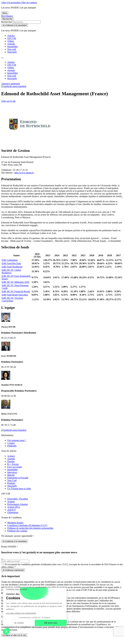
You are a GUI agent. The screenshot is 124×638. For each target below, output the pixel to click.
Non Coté (12, 480)
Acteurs (11, 456)
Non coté (11, 49)
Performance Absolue (17, 504)
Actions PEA (13, 507)
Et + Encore (13, 464)
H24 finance (7, 16)
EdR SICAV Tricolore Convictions (12, 299)
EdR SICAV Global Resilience (11, 271)
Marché (11, 475)
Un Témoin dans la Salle (19, 488)
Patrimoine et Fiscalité (17, 477)
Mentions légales (15, 522)
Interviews (12, 472)
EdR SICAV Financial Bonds (16, 291)
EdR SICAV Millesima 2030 (15, 282)
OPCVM (11, 38)
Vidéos (10, 41)
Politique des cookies (17, 530)
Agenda (11, 44)
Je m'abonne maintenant (13, 570)
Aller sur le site (8, 101)
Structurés (12, 52)
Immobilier (12, 46)
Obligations (12, 512)
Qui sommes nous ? (16, 440)
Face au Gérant (14, 467)
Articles (11, 35)
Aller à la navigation (11, 2)
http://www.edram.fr (24, 172)
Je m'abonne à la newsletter (14, 25)
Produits (11, 483)
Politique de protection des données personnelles (30, 528)
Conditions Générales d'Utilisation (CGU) (27, 525)
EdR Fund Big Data (11, 263)
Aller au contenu (29, 2)
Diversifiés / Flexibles (17, 499)
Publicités (11, 445)
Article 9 (11, 509)
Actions (11, 501)
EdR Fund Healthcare (12, 266)
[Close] (2, 57)
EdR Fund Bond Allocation (15, 294)
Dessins (11, 461)
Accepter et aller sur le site (14, 635)
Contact (11, 443)
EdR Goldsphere (10, 260)
